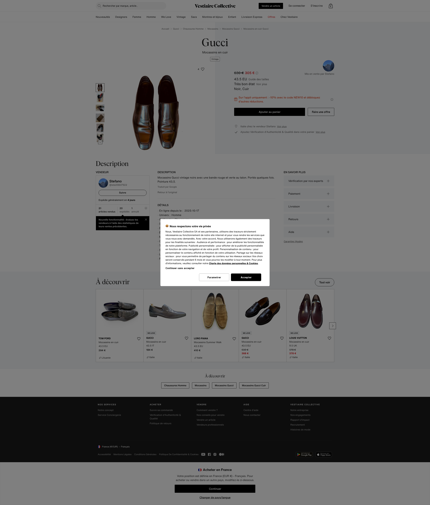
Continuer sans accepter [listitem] (180, 268)
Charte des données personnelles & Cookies (233, 263)
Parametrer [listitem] (214, 277)
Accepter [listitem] (246, 277)
